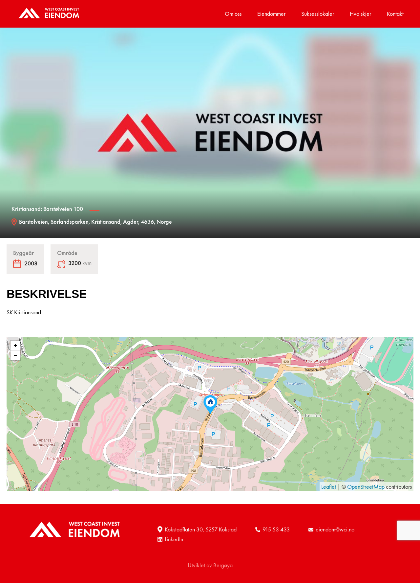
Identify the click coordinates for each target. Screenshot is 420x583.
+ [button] (15, 345)
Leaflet (328, 486)
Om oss (233, 13)
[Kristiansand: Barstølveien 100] (210, 404)
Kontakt (395, 13)
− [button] (15, 355)
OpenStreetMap (366, 486)
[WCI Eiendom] (49, 14)
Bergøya (223, 565)
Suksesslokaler (317, 13)
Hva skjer (360, 13)
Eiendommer (271, 13)
